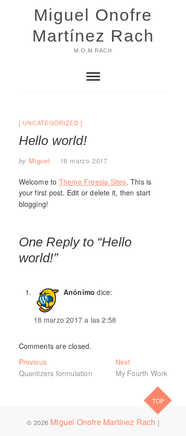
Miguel (38, 160)
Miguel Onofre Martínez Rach (93, 25)
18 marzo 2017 (84, 160)
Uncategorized (50, 122)
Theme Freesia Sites (92, 182)
